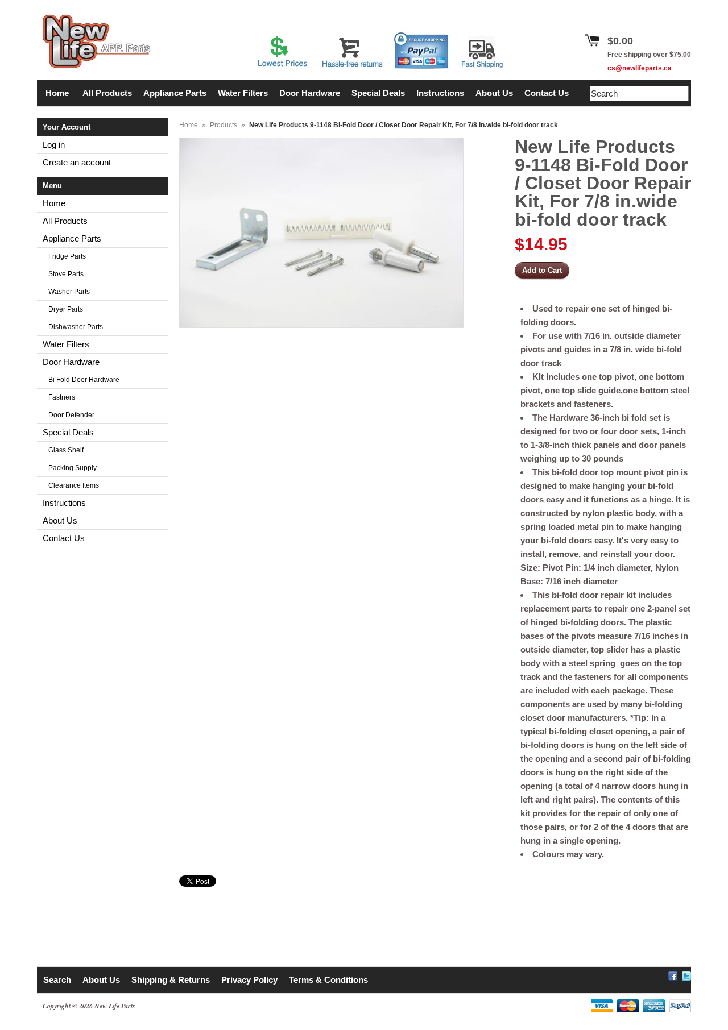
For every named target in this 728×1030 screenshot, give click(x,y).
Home (54, 203)
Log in (54, 144)
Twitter (686, 974)
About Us (60, 520)
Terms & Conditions (328, 980)
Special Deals (68, 432)
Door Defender (71, 415)
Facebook (672, 974)
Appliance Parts (72, 238)
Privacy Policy (249, 980)
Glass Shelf (66, 450)
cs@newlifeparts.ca (639, 68)
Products (223, 125)
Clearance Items (73, 485)
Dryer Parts (65, 309)
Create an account (77, 162)
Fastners (61, 397)
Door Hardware (71, 362)
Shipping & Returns (170, 980)
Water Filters (66, 344)
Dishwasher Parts (75, 327)
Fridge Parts (67, 256)
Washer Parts (69, 292)
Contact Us (64, 538)
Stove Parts (66, 274)
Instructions (64, 503)
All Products (65, 221)
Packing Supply (72, 468)
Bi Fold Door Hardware (83, 380)
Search (57, 980)
